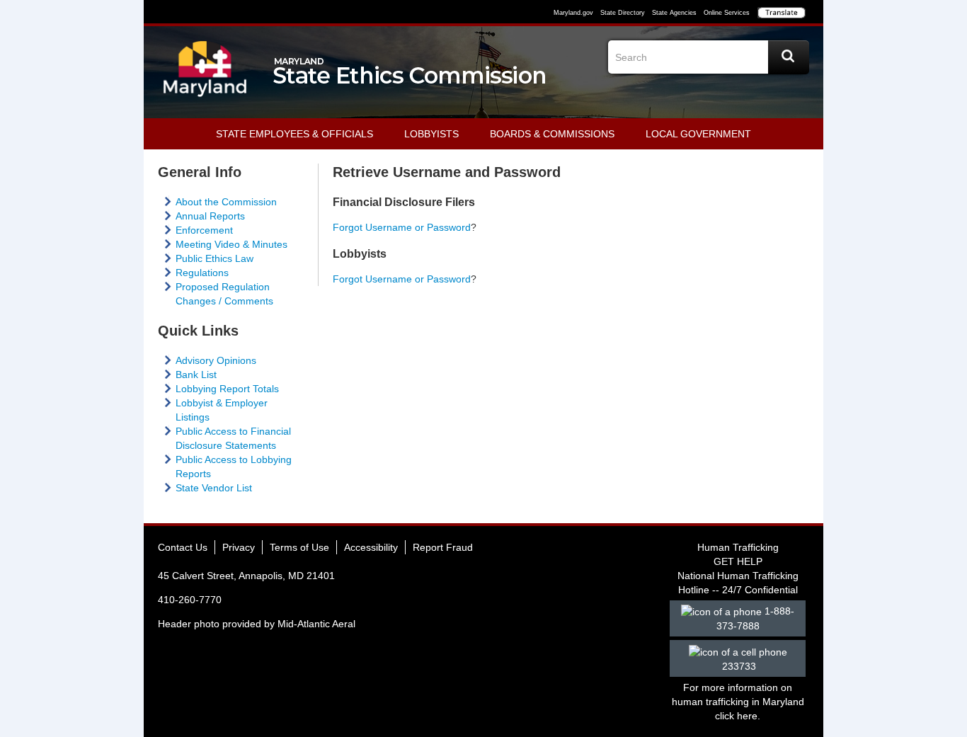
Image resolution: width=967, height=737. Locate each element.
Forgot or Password (402, 279)
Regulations (202, 272)
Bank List (196, 374)
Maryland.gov (573, 12)
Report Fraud (443, 547)
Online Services (727, 12)
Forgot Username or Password (402, 227)
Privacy (238, 547)
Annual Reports (210, 216)
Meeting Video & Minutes (231, 244)
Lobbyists (431, 133)
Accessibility (371, 547)
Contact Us (182, 547)
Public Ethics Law (214, 258)
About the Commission (226, 201)
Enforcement (204, 230)
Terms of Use (299, 547)
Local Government (698, 133)
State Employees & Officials (294, 133)
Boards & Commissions (552, 133)
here (747, 715)
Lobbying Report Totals (227, 388)
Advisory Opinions (216, 360)
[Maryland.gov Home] (205, 75)
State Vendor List (214, 487)
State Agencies (674, 12)
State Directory (622, 12)
